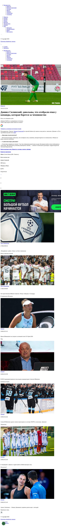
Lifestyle (6, 25)
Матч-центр (10, 31)
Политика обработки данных (8, 41)
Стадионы (9, 14)
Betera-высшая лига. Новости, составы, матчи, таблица (16, 149)
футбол (2, 168)
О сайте (6, 46)
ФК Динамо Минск (5, 165)
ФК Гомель (3, 163)
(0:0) (15, 132)
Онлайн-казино (10, 29)
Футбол (5, 18)
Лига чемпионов (5, 243)
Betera (8, 30)
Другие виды (7, 23)
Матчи (8, 10)
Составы (9, 9)
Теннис (5, 21)
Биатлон (6, 22)
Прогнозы (9, 27)
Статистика (9, 13)
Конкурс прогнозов (11, 7)
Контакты (6, 48)
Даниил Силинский (19, 131)
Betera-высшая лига (5, 157)
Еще (5, 26)
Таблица (9, 11)
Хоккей (5, 19)
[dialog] (3, 523)
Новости (9, 6)
